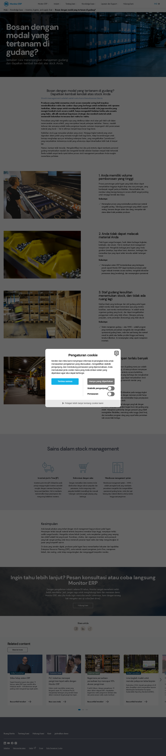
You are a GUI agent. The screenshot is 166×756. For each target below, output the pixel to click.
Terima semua (65, 381)
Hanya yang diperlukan (101, 381)
